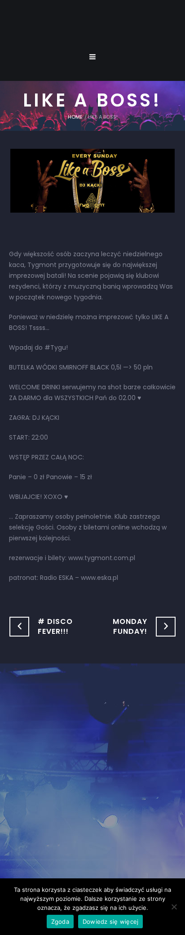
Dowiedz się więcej (111, 921)
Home (75, 116)
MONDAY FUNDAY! (130, 626)
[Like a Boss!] (92, 180)
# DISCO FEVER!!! (55, 626)
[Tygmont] (93, 777)
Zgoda (60, 921)
